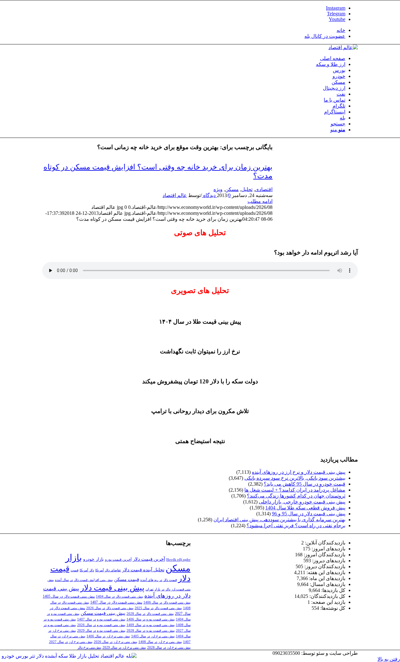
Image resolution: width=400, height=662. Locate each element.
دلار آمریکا (87, 570)
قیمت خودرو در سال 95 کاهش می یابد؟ (304, 484)
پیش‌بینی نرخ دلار (89, 647)
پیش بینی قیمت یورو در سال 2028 (151, 630)
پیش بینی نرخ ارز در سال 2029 (124, 647)
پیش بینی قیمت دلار (112, 588)
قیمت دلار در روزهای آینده (158, 580)
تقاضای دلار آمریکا (108, 570)
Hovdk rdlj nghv (178, 559)
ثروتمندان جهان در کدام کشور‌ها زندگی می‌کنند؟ (296, 495)
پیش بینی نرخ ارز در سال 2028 (169, 647)
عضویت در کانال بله (324, 36)
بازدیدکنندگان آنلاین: (324, 542)
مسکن (232, 189)
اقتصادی (263, 189)
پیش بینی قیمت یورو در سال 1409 (151, 625)
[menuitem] (193, 30)
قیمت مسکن (126, 579)
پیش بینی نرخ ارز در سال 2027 (70, 642)
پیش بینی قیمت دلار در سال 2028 (150, 613)
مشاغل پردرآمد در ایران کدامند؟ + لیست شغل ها (294, 490)
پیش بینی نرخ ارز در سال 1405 (153, 636)
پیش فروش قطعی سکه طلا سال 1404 (305, 507)
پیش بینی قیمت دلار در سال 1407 (116, 602)
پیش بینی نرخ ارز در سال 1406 (108, 636)
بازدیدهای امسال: (326, 584)
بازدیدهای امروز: (327, 548)
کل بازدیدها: (332, 590)
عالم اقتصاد (174, 195)
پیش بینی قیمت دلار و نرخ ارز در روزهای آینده (298, 472)
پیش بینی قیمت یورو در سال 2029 (101, 630)
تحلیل (246, 189)
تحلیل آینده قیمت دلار (143, 569)
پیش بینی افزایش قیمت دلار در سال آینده (84, 580)
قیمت (74, 570)
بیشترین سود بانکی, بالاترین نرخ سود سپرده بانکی (294, 478)
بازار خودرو (93, 559)
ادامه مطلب (260, 201)
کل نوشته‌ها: (332, 608)
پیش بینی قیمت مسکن (103, 613)
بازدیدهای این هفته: (325, 572)
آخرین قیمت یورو (118, 559)
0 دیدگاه (216, 195)
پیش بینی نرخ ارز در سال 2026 (115, 642)
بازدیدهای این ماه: (326, 578)
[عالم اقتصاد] (343, 47)
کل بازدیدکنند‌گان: (326, 596)
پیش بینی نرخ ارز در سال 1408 (160, 642)
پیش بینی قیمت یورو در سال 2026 (101, 625)
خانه (341, 30)
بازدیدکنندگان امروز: (323, 554)
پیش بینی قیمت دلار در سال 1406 (167, 602)
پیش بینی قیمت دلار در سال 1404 (119, 596)
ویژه (217, 189)
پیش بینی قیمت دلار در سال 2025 (158, 608)
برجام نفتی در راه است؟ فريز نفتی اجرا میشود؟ (296, 525)
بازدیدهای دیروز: (328, 560)
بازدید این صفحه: (327, 602)
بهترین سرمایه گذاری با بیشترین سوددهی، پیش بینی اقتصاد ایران (279, 519)
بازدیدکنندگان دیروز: (324, 566)
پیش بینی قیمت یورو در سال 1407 (101, 619)
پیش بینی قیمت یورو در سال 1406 (151, 619)
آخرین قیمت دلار (149, 559)
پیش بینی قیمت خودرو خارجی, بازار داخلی (302, 501)
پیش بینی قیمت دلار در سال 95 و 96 (308, 513)
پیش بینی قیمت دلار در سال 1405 (69, 596)
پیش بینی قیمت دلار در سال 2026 (109, 608)
